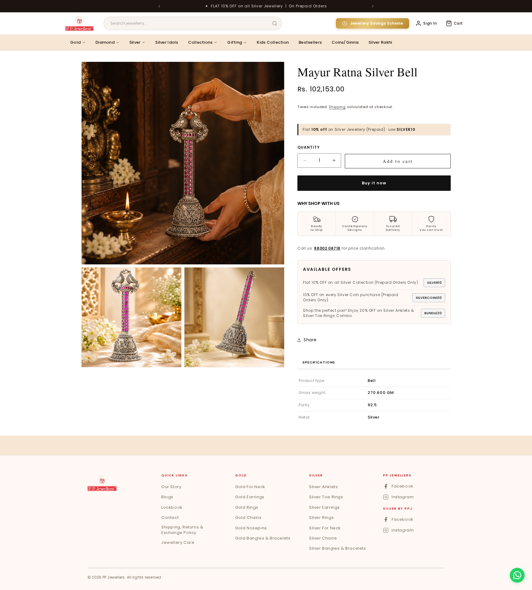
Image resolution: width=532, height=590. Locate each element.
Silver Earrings (324, 507)
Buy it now (374, 183)
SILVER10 (434, 282)
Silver (135, 42)
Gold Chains (248, 517)
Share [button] (310, 340)
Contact (170, 517)
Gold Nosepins (251, 528)
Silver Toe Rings (326, 497)
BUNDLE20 (433, 313)
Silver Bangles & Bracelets (337, 548)
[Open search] (274, 23)
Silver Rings (321, 517)
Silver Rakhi (380, 42)
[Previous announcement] (159, 6)
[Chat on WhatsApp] (517, 575)
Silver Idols (166, 42)
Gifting (234, 42)
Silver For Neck (325, 528)
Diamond (105, 42)
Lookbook (172, 507)
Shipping (337, 106)
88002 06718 (327, 248)
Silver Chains (323, 538)
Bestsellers (310, 42)
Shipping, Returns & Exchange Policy (182, 530)
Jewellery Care (177, 542)
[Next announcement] (372, 6)
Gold (75, 42)
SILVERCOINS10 (429, 297)
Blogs (167, 497)
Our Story (171, 487)
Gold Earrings (249, 497)
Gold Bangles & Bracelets (262, 538)
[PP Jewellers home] (102, 483)
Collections (200, 42)
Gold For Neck (250, 487)
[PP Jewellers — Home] (79, 23)
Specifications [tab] (318, 362)
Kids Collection (273, 42)
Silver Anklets (323, 487)
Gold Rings (246, 507)
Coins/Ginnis (345, 42)
